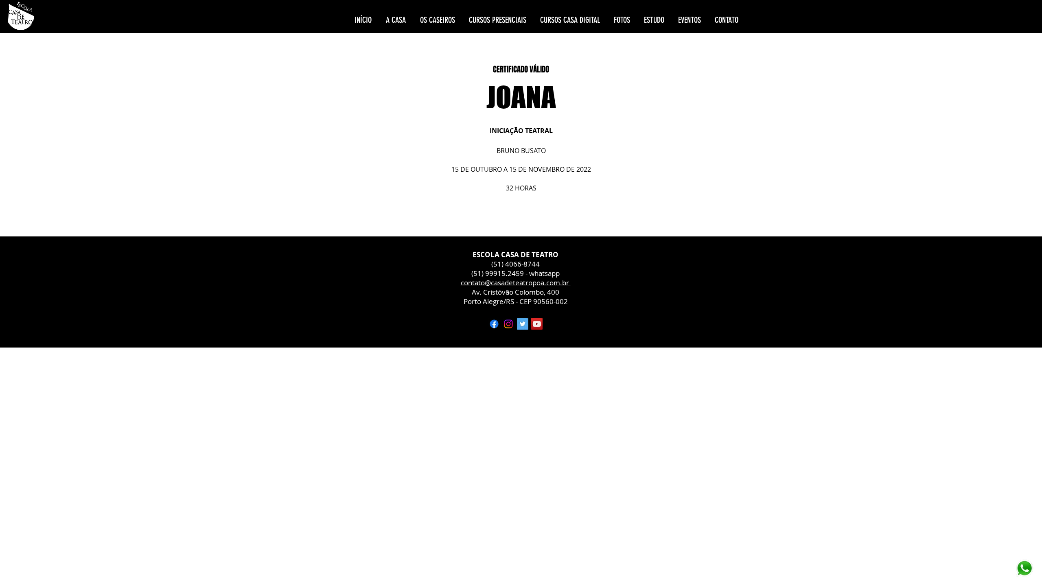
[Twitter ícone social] (522, 324)
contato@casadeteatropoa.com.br (516, 282)
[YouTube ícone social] (537, 324)
